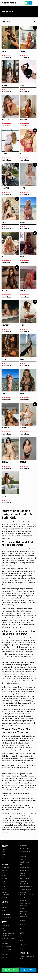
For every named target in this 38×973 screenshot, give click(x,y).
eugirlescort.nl (9, 2)
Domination (23, 846)
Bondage (4, 931)
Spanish (4, 892)
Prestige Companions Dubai (27, 957)
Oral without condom (26, 884)
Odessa (4, 154)
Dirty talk (4, 957)
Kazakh (4, 884)
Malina (4, 291)
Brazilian (4, 870)
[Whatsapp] (26, 3)
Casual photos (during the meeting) (9, 934)
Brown (4, 907)
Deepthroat (5, 954)
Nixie (3, 393)
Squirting (23, 900)
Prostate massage (26, 887)
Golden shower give (26, 867)
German (4, 878)
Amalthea (5, 325)
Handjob (22, 876)
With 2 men (23, 917)
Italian (3, 881)
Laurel (22, 359)
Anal (3, 928)
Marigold (5, 119)
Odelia (22, 85)
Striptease (23, 906)
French (4, 875)
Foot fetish (23, 859)
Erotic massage (25, 851)
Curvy (3, 852)
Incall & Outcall (6, 918)
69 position (5, 925)
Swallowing (23, 911)
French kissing (24, 862)
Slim (3, 857)
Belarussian (5, 867)
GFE (21, 865)
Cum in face (5, 944)
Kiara (4, 222)
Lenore (22, 222)
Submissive (23, 908)
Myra (3, 256)
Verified (22, 921)
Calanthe (5, 188)
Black (3, 910)
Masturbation (24, 878)
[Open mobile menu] (34, 3)
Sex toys (22, 897)
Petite (4, 854)
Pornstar (23, 925)
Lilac (22, 154)
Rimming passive (25, 889)
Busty (3, 849)
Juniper (23, 188)
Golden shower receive (27, 870)
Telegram (29, 970)
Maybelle (23, 393)
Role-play (23, 892)
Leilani (4, 85)
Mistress (23, 881)
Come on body (6, 949)
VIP (21, 929)
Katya (4, 359)
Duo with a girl (24, 848)
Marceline (23, 119)
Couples (4, 941)
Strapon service (25, 903)
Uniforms (23, 914)
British (4, 873)
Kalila (4, 51)
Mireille (23, 462)
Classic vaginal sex (8, 938)
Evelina (22, 51)
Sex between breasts (27, 895)
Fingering (23, 856)
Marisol (23, 256)
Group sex (23, 873)
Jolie (22, 325)
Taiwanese (5, 895)
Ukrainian (4, 897)
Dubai (21, 941)
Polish (3, 886)
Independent (24, 945)
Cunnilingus (5, 952)
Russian (4, 889)
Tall (3, 860)
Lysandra (23, 428)
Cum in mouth (6, 946)
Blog (21, 949)
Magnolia (5, 428)
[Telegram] (30, 3)
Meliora (5, 462)
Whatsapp (11, 970)
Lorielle (23, 291)
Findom (22, 854)
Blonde (4, 905)
